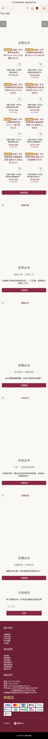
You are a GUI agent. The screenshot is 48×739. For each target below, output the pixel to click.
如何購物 (7, 660)
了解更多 (24, 290)
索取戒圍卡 (8, 662)
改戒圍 (6, 655)
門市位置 (7, 638)
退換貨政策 (8, 664)
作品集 (6, 643)
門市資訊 (7, 636)
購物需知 (7, 657)
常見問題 (7, 641)
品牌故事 (7, 634)
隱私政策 (7, 669)
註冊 (24, 613)
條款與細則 (8, 666)
